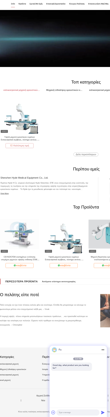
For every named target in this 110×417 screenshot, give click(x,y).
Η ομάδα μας (47, 380)
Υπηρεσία (46, 375)
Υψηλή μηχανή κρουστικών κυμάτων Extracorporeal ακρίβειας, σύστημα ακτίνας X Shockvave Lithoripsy (19, 140)
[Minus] (103, 349)
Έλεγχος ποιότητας (77, 4)
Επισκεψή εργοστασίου (55, 4)
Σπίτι (13, 4)
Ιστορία (45, 369)
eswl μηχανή (5, 380)
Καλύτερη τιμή (21, 145)
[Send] (103, 412)
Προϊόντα (22, 4)
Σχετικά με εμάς (36, 4)
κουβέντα (21, 265)
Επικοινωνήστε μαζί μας (98, 4)
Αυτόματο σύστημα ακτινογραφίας (59, 281)
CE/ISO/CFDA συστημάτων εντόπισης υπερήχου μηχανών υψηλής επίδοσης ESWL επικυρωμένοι (19, 259)
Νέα (43, 400)
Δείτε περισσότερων (86, 154)
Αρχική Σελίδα (43, 396)
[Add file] (53, 412)
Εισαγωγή (46, 364)
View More (4, 194)
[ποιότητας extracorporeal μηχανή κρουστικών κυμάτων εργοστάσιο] (55, 38)
